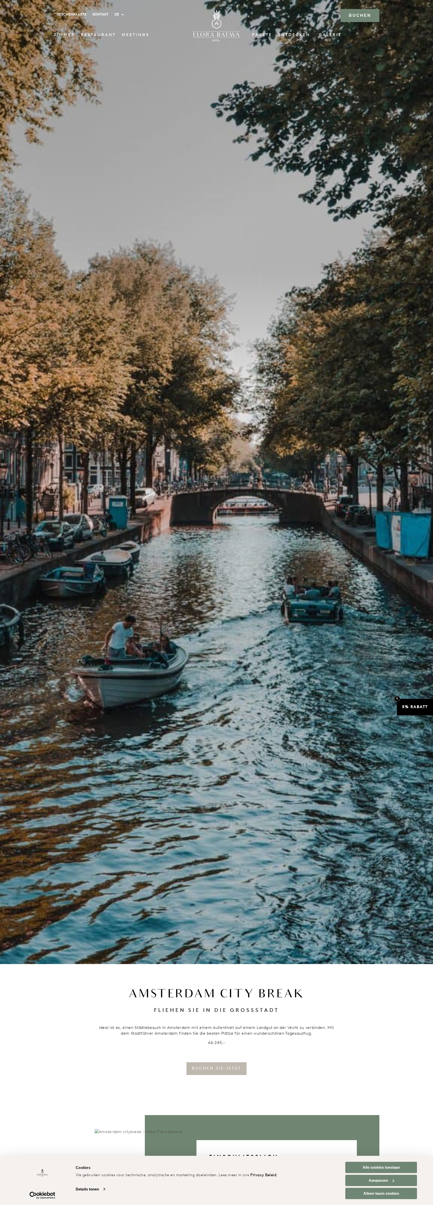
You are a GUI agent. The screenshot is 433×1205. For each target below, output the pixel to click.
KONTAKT (100, 15)
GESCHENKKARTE (71, 15)
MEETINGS (135, 35)
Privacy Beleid (263, 1175)
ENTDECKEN (294, 35)
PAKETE (262, 35)
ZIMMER (64, 35)
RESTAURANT (98, 35)
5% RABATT (415, 707)
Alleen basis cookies (381, 1193)
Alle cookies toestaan (381, 1167)
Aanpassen (378, 1180)
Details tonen (87, 1189)
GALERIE (330, 35)
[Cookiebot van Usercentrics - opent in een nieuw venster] (42, 1195)
